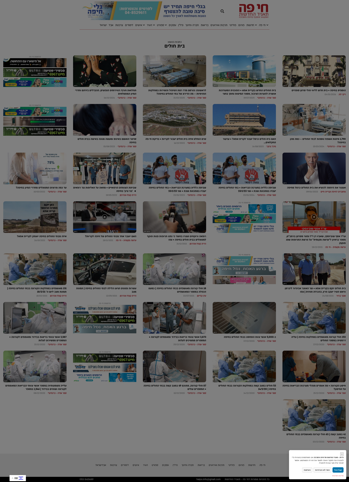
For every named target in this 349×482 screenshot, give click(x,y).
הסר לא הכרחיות (322, 470)
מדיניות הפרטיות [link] (338, 476)
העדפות (307, 470)
